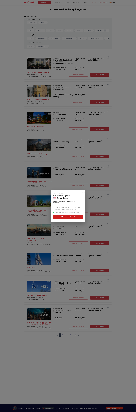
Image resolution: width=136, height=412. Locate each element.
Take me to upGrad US (68, 217)
